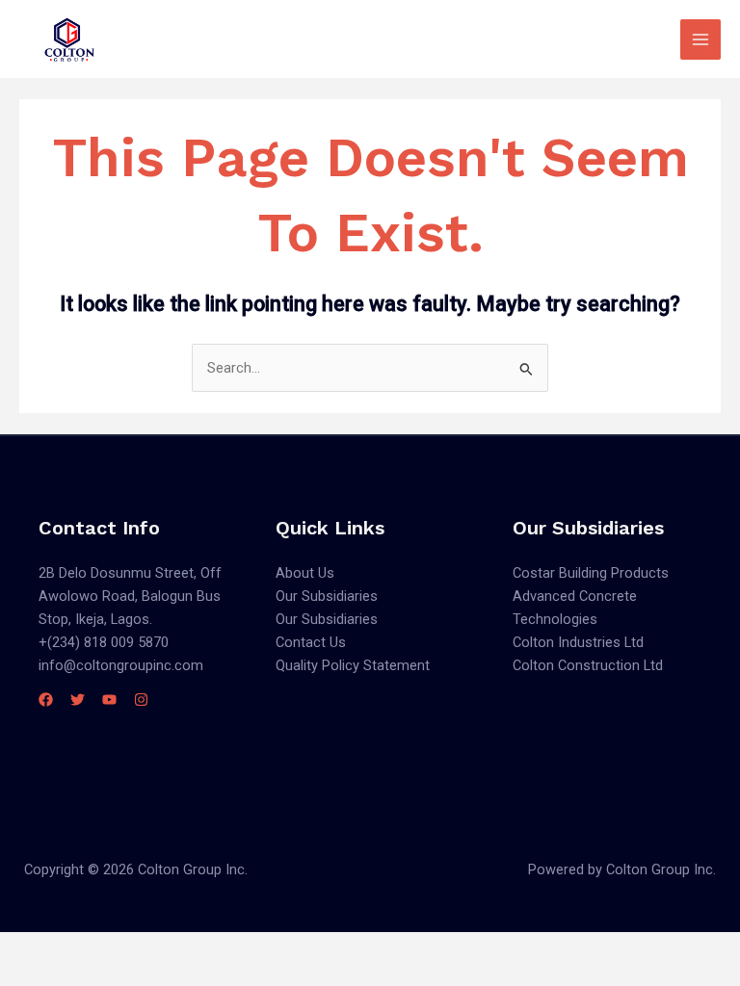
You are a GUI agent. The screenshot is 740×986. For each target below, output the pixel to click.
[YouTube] (109, 699)
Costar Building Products (591, 573)
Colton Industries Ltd (578, 642)
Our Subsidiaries (327, 596)
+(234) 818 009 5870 (104, 642)
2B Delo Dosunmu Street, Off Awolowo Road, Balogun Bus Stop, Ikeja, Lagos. (130, 596)
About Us (305, 573)
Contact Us (311, 642)
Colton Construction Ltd (588, 665)
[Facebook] (46, 699)
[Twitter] (77, 699)
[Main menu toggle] (700, 39)
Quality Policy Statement (353, 665)
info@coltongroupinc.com (121, 665)
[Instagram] (141, 699)
